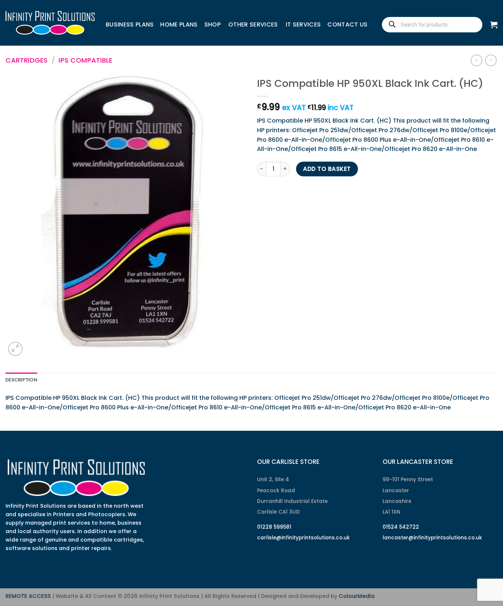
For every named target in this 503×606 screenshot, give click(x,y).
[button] (493, 25)
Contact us (347, 24)
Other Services (253, 24)
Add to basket (327, 169)
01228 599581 (274, 527)
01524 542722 (401, 527)
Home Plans (178, 24)
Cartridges (27, 60)
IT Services (303, 24)
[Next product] (476, 60)
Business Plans (130, 24)
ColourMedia (356, 596)
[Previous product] (490, 60)
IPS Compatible (85, 60)
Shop (212, 24)
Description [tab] (21, 380)
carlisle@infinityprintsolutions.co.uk (303, 537)
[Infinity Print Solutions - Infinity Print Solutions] (50, 23)
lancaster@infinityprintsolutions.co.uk (432, 537)
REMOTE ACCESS (28, 596)
